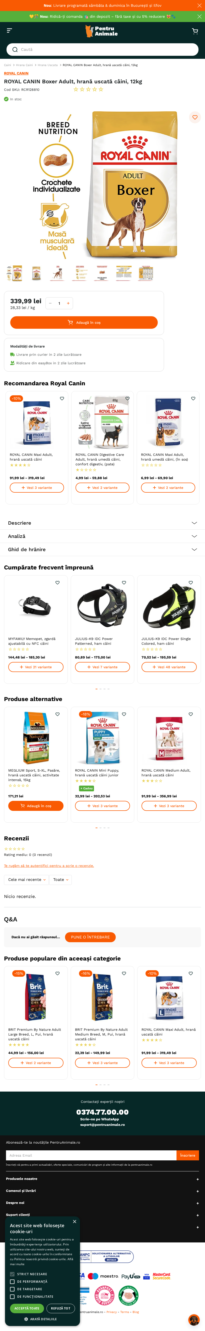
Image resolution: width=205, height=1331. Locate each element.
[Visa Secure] (146, 1276)
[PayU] (131, 1276)
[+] (68, 303)
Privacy (111, 1312)
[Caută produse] (16, 49)
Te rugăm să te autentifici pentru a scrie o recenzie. (49, 866)
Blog (135, 1312)
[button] (102, 523)
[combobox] (102, 49)
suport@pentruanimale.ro (102, 1125)
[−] (50, 303)
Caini (7, 65)
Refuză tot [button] (60, 1308)
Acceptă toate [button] (27, 1308)
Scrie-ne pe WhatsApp (99, 1119)
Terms (124, 1312)
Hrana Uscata (48, 65)
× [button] (74, 1222)
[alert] (42, 1271)
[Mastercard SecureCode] (162, 1276)
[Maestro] (103, 1276)
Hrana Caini (24, 65)
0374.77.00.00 (102, 1112)
